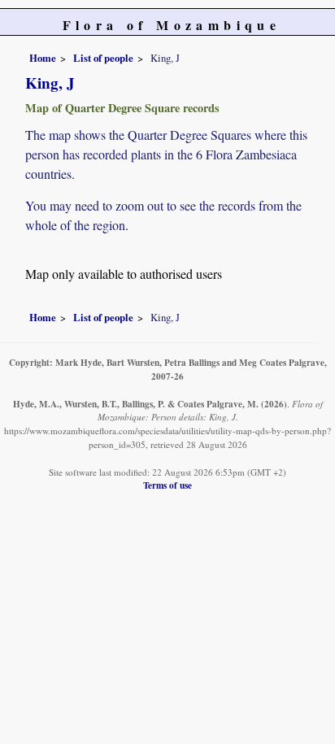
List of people (103, 57)
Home (42, 57)
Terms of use (167, 485)
